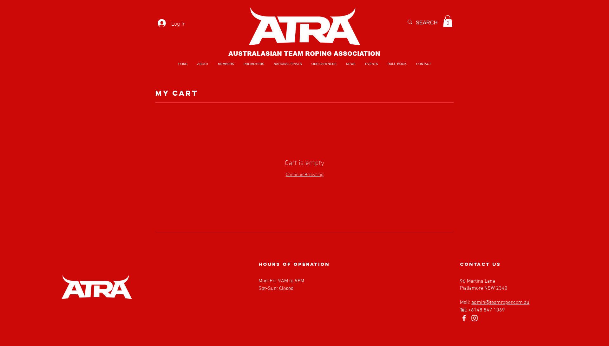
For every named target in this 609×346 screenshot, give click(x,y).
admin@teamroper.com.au (500, 302)
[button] (448, 21)
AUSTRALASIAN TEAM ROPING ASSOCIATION (304, 53)
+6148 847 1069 (486, 310)
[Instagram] (474, 318)
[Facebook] (464, 318)
